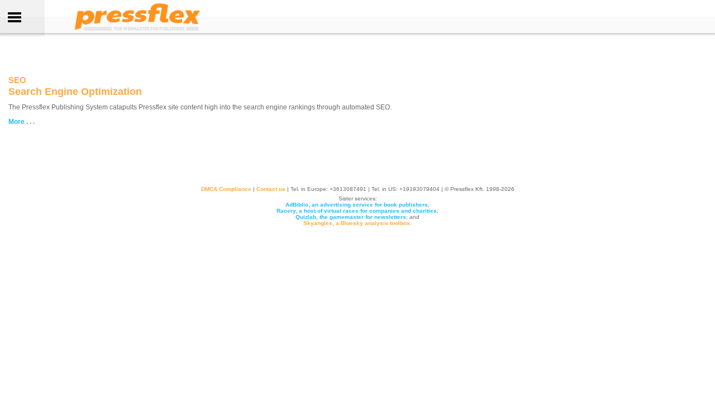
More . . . (22, 122)
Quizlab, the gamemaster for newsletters (350, 217)
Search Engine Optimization (75, 91)
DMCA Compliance (226, 189)
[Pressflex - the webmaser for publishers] (138, 30)
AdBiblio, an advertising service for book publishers (356, 205)
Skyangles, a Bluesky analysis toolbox (356, 223)
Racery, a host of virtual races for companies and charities (357, 211)
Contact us (270, 189)
